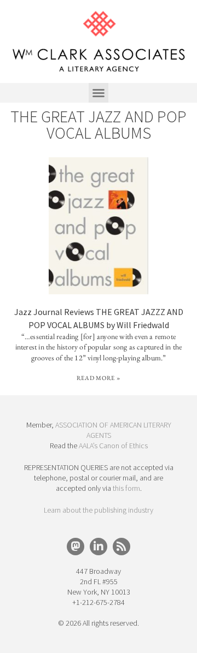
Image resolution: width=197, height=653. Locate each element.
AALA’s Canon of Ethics (113, 445)
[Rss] (121, 546)
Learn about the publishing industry (98, 510)
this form (126, 488)
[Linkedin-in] (98, 546)
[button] (98, 93)
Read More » (99, 378)
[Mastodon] (75, 546)
